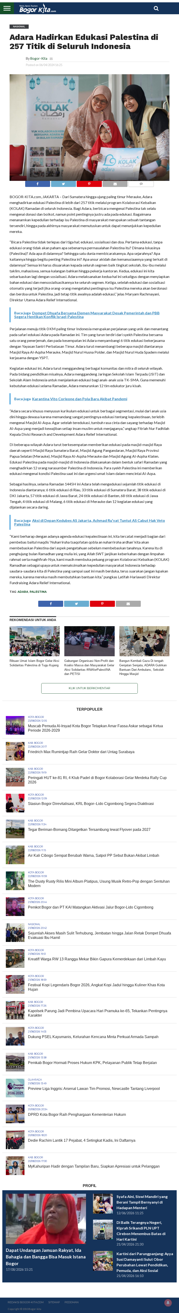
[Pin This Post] (89, 182)
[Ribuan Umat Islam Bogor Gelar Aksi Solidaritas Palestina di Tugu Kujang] (35, 655)
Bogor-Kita (38, 58)
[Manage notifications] (168, 1302)
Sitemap (54, 1302)
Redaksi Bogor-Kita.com (26, 1302)
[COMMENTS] (141, 182)
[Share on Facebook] (37, 182)
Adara (22, 591)
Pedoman (72, 1302)
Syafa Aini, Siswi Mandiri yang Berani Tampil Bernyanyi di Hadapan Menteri (142, 1202)
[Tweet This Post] (63, 182)
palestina (38, 591)
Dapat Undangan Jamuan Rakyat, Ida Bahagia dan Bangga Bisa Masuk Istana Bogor (46, 1256)
